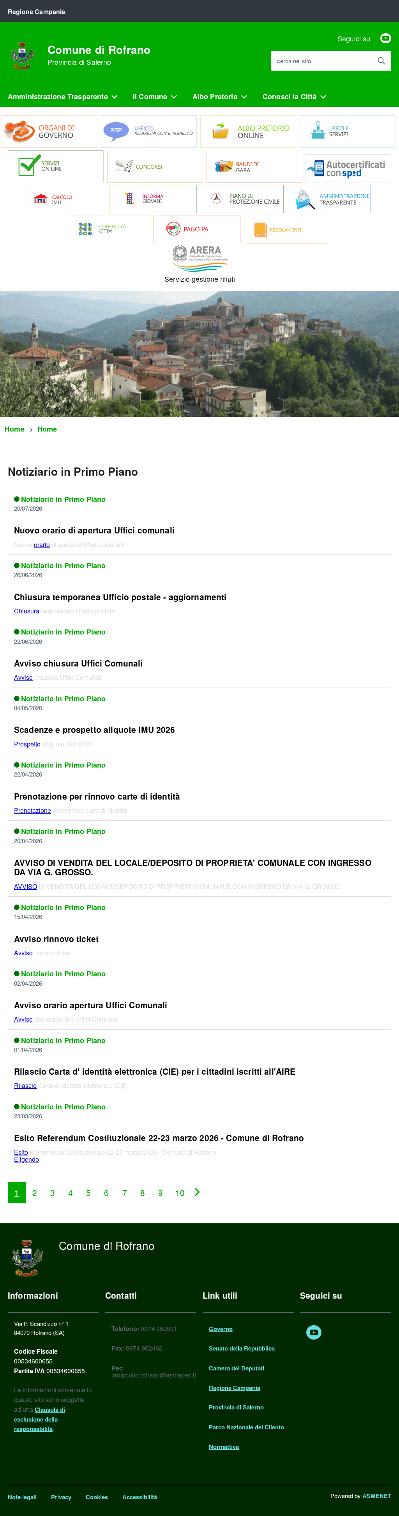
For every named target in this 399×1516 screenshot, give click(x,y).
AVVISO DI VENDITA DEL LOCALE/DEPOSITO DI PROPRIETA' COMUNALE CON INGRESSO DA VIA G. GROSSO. (192, 867)
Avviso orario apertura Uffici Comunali (91, 1005)
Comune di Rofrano (99, 55)
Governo (221, 1328)
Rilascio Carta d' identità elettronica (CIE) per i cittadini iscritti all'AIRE (154, 1071)
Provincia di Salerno (236, 1407)
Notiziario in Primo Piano (63, 499)
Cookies (97, 1497)
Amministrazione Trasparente (58, 96)
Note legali (22, 1497)
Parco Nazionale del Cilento (246, 1427)
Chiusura (26, 610)
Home (15, 429)
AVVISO (25, 886)
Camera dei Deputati (236, 1368)
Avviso (23, 677)
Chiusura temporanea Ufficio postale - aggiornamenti (120, 596)
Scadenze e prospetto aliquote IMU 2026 (96, 729)
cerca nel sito (294, 61)
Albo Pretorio (215, 96)
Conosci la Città (290, 96)
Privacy (61, 1497)
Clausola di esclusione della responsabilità (39, 1419)
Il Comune (150, 96)
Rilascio (25, 1085)
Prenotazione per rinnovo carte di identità (97, 796)
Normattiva (224, 1446)
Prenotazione (32, 810)
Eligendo (26, 1159)
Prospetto (27, 743)
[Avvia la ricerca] (381, 61)
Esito (21, 1152)
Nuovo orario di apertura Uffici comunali (94, 530)
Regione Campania (234, 1387)
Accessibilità (139, 1497)
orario (42, 544)
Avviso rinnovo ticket (56, 938)
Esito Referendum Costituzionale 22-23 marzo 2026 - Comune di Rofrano (159, 1137)
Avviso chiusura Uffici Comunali (78, 663)
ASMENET (376, 1495)
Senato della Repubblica (242, 1348)
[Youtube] (385, 38)
